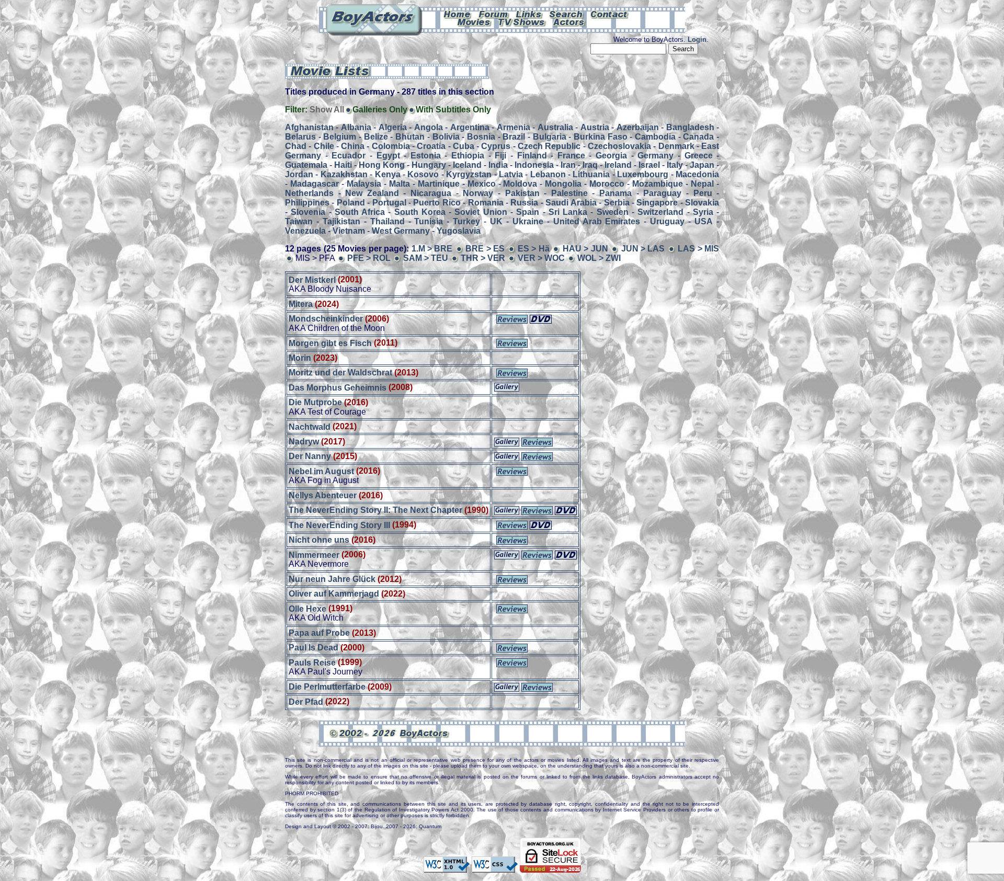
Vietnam (349, 230)
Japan (702, 165)
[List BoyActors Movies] (474, 21)
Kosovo (423, 174)
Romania (486, 202)
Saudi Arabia (570, 202)
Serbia (617, 202)
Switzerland (660, 212)
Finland (532, 155)
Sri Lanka (568, 212)
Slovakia (702, 202)
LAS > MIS (698, 248)
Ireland (618, 165)
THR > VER (483, 258)
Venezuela (305, 230)
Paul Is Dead (313, 647)
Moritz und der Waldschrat (341, 372)
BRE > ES (486, 248)
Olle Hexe (307, 608)
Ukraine (527, 221)
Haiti (343, 165)
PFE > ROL (369, 258)
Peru (702, 193)
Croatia (431, 146)
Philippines (307, 202)
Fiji (500, 155)
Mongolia (563, 183)
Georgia (611, 155)
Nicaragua (430, 193)
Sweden (613, 212)
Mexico (481, 183)
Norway (478, 193)
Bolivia (446, 136)
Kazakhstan (344, 174)
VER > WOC (541, 258)
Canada (698, 136)
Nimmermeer (314, 554)
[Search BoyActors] (566, 13)
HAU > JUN (585, 248)
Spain (527, 212)
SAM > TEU (425, 258)
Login (697, 39)
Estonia (425, 155)
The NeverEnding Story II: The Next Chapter (375, 510)
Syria (703, 212)
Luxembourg (642, 174)
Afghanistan (309, 127)
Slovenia (308, 212)
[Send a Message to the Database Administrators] (609, 13)
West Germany (401, 230)
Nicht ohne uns (319, 539)
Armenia (513, 127)
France (571, 155)
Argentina (469, 127)
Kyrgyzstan (469, 174)
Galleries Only (379, 109)
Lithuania (591, 174)
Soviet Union (480, 212)
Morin (300, 357)
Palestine (569, 193)
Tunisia (428, 221)
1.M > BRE (432, 248)
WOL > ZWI (599, 258)
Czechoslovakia (619, 146)
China (352, 146)
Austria (594, 127)
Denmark (676, 146)
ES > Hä (534, 248)
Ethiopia (467, 155)
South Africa (360, 212)
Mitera (301, 304)
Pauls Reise (312, 662)
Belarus (300, 136)
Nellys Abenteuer (323, 495)
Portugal (389, 202)
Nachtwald (309, 426)
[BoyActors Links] (529, 13)
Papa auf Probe (319, 632)
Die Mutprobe (315, 402)
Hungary (429, 165)
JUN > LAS (643, 248)
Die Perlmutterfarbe (327, 686)
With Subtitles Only (453, 109)
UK (496, 221)
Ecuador (349, 155)
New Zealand (372, 193)
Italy (675, 165)
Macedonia (697, 174)
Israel (649, 165)
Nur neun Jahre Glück (332, 579)
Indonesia (534, 165)
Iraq (590, 165)
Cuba (463, 146)
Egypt (388, 155)
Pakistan (522, 193)
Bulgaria (549, 136)
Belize (376, 136)
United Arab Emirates (597, 221)
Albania (356, 127)
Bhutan (410, 136)
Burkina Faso (601, 136)
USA (703, 221)
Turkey (466, 221)
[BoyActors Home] (457, 13)
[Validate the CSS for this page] (495, 867)
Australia (555, 127)
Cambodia (655, 136)
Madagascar (314, 183)
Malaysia (364, 183)
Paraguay (662, 193)
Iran (568, 165)
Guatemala (306, 165)
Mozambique (657, 183)
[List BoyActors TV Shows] (522, 21)
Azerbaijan (638, 127)
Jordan (299, 174)
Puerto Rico (436, 202)
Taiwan (299, 221)
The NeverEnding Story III (339, 524)
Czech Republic (549, 146)
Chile (324, 146)
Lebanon (548, 174)
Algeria (393, 127)
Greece (698, 155)
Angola (428, 127)
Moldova (520, 183)
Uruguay (667, 221)
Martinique (439, 183)
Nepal (702, 183)
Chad (295, 146)
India (498, 165)
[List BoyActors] (569, 21)
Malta (399, 183)
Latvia (511, 174)
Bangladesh (690, 127)
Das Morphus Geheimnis (337, 387)
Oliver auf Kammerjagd (334, 593)
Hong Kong (382, 165)
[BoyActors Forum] (493, 13)
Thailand (387, 221)
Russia (524, 202)
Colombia (391, 146)
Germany (655, 155)
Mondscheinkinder (326, 318)
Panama (615, 193)
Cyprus (495, 146)
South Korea (420, 212)
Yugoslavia (459, 230)
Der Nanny (310, 456)
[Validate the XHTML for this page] (447, 867)
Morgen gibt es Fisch (330, 342)
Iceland (467, 165)
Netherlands (309, 193)
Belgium (339, 136)
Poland (351, 202)
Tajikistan (341, 221)
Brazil (514, 136)
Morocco (606, 183)
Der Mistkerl (312, 279)
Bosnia (481, 136)
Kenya (388, 174)
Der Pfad (306, 701)
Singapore (657, 202)
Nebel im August (321, 470)
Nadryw (304, 441)
